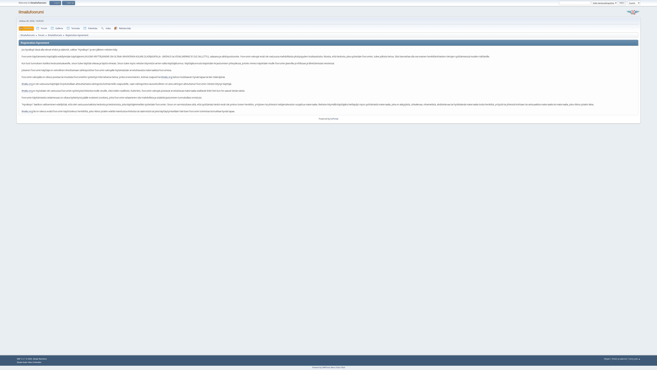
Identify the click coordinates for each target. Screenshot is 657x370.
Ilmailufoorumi (31, 12)
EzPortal (334, 118)
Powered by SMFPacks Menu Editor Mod (328, 367)
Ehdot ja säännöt (619, 358)
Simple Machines (40, 359)
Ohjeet (607, 358)
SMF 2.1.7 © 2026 (24, 359)
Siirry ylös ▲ (634, 358)
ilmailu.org (166, 77)
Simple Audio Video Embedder (29, 362)
